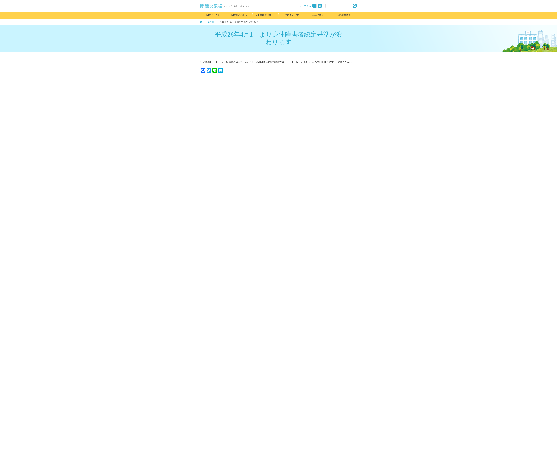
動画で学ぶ (318, 15)
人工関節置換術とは (265, 15)
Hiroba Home (201, 22)
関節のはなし (213, 15)
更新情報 (211, 22)
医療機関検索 (344, 15)
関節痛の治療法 (239, 15)
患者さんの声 (292, 15)
